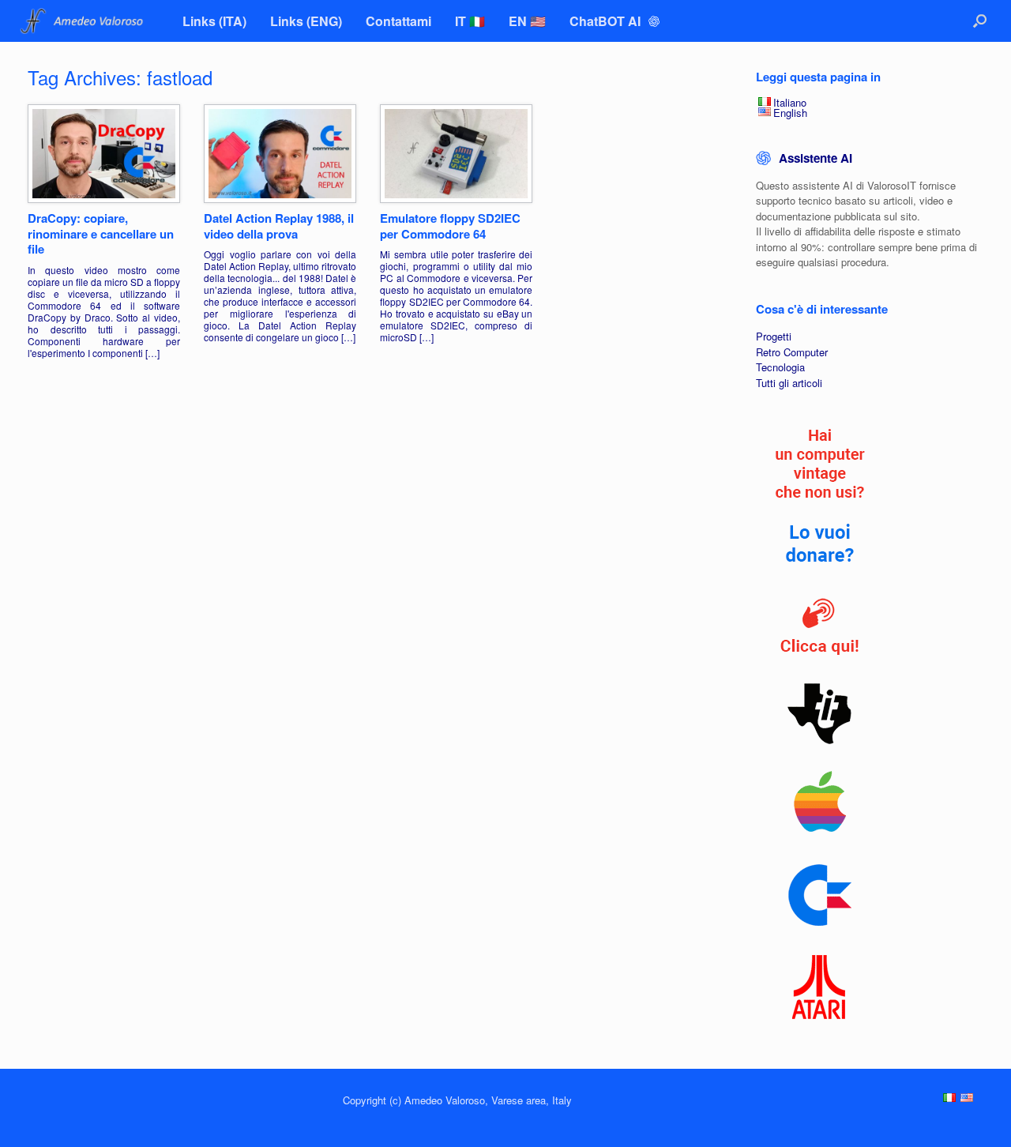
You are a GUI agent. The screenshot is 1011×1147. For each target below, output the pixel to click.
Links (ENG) (306, 21)
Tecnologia (780, 366)
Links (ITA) (214, 21)
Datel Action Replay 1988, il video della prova (279, 226)
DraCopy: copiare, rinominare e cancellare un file (101, 233)
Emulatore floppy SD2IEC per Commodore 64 (450, 226)
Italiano (789, 102)
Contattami (398, 21)
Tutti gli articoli (789, 382)
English (790, 112)
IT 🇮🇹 (470, 21)
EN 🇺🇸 (527, 21)
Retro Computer (792, 351)
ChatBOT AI (606, 21)
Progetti (773, 336)
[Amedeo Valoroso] (83, 21)
